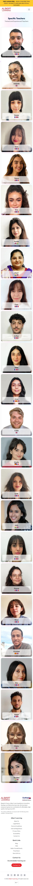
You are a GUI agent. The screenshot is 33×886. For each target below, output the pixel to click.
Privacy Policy (16, 831)
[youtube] (18, 875)
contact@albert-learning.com (17, 860)
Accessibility (16, 833)
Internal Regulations (16, 828)
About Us (16, 821)
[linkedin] (14, 875)
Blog (16, 843)
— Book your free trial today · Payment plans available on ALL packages (16, 3)
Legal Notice (16, 823)
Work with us (16, 853)
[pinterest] (24, 875)
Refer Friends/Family (16, 848)
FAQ (16, 846)
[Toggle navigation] (29, 9)
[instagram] (21, 875)
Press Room (16, 851)
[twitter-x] (11, 875)
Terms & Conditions (16, 826)
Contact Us (17, 836)
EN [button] (16, 882)
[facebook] (8, 875)
